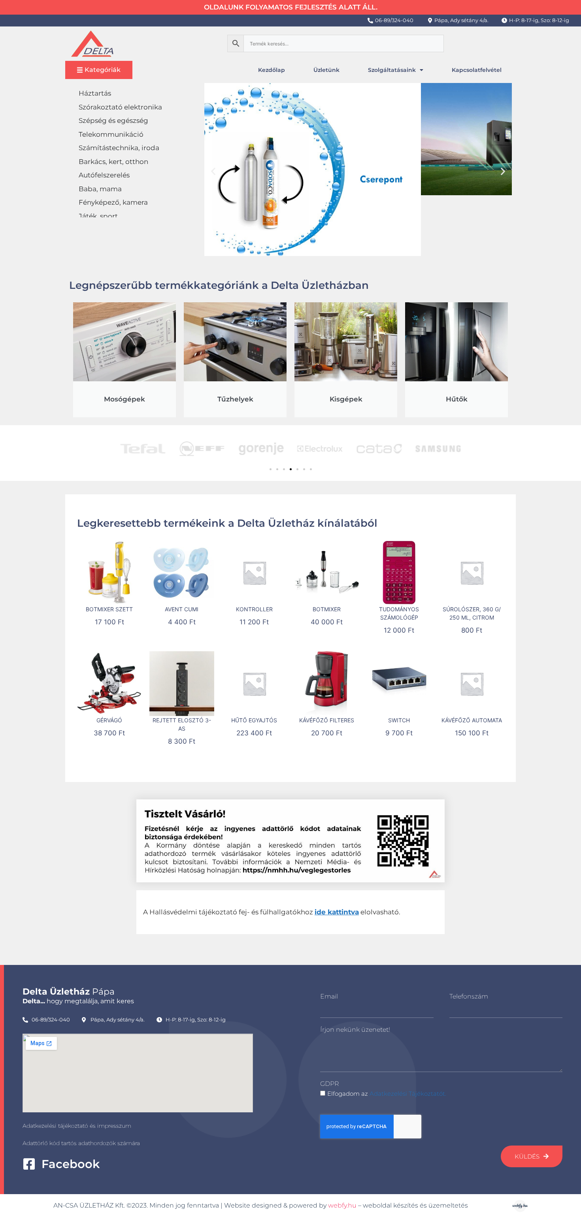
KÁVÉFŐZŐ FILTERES (326, 720)
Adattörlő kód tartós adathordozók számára (81, 1143)
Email (329, 996)
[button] (213, 171)
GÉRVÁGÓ (109, 720)
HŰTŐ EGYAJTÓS (254, 720)
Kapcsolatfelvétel (477, 69)
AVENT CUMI (181, 609)
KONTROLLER (254, 609)
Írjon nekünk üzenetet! (355, 1029)
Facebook (71, 1164)
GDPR (329, 1083)
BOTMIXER (327, 609)
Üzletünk (326, 69)
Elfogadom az (386, 1093)
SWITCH (399, 720)
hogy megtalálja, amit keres (78, 1001)
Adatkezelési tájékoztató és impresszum (77, 1125)
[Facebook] (29, 1163)
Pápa (69, 991)
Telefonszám (468, 996)
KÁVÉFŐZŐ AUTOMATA (471, 720)
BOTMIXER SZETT (109, 609)
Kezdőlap (271, 69)
